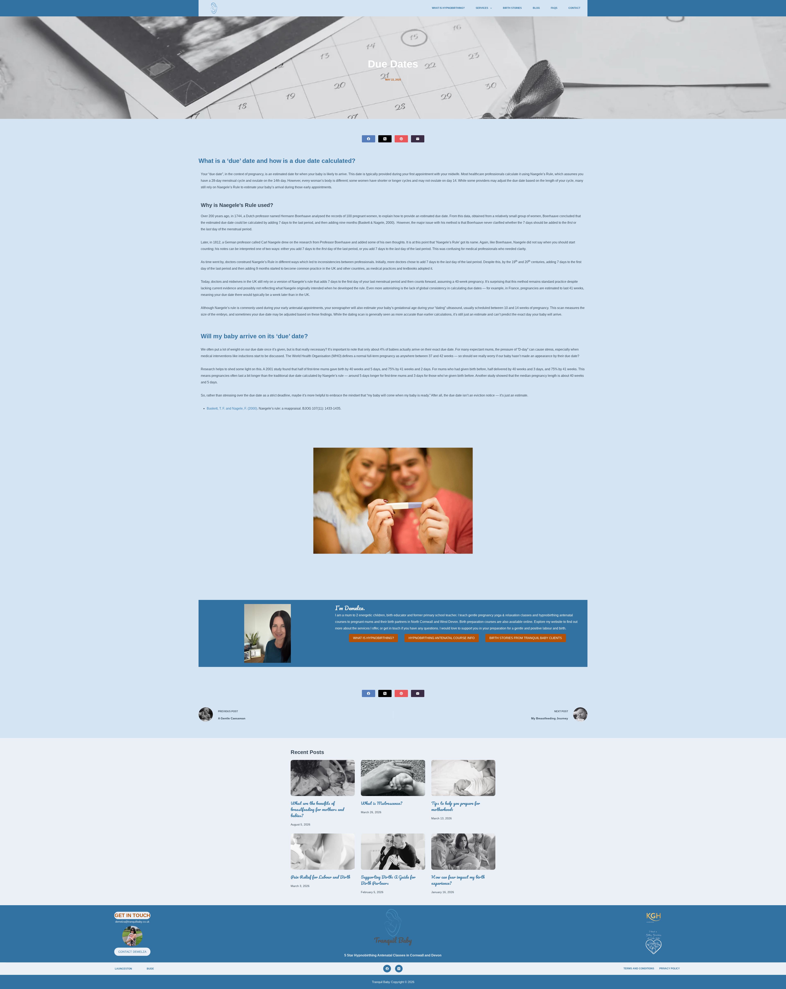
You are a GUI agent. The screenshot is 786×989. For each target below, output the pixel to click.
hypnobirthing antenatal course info (442, 638)
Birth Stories (512, 8)
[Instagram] (399, 969)
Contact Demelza (132, 951)
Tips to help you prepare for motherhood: (455, 806)
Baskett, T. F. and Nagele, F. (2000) (232, 408)
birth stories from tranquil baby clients (525, 638)
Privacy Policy (669, 968)
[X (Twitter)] (385, 138)
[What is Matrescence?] (393, 778)
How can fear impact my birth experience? (458, 880)
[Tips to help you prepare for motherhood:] (463, 778)
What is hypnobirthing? (373, 638)
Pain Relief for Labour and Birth (320, 876)
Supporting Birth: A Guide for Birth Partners (388, 880)
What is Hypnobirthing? (448, 8)
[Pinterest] (401, 138)
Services (482, 8)
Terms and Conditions (638, 968)
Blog (536, 8)
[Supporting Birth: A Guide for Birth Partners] (393, 851)
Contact (574, 8)
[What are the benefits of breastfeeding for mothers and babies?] (323, 778)
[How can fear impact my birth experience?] (463, 851)
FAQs (554, 8)
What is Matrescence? (381, 803)
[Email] (417, 138)
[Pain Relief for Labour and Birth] (323, 851)
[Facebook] (368, 138)
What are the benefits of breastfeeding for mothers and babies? (317, 809)
